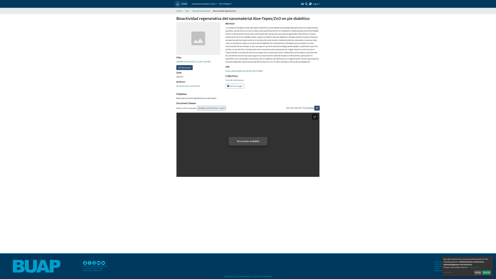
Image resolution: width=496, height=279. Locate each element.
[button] (310, 3)
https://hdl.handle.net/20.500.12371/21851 (244, 71)
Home (179, 11)
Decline (478, 272)
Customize (448, 272)
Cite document (184, 67)
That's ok (486, 272)
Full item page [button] (235, 86)
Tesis (187, 11)
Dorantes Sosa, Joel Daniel (188, 86)
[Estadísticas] (303, 3)
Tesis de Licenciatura (201, 11)
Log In (316, 4)
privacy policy (473, 267)
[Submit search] (306, 4)
